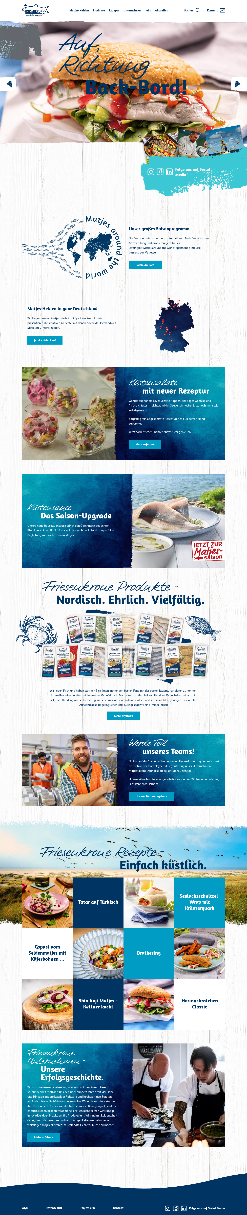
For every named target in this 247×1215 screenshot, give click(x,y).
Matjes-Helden (79, 10)
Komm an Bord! (145, 265)
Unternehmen (132, 10)
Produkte (99, 10)
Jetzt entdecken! (45, 340)
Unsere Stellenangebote (151, 796)
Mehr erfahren (145, 444)
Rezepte (114, 10)
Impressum (88, 1208)
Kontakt (212, 10)
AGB (25, 1208)
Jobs (148, 10)
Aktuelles (161, 10)
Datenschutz (54, 1208)
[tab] (107, 136)
